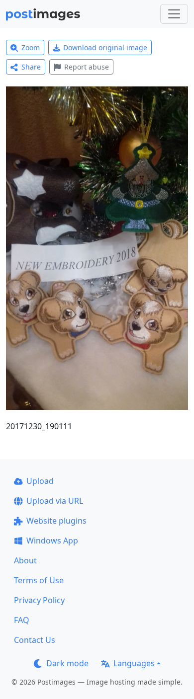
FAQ (21, 620)
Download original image (105, 47)
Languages (134, 663)
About (25, 560)
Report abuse (86, 67)
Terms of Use (39, 580)
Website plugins (56, 520)
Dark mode (67, 663)
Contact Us (34, 639)
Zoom (30, 47)
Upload (40, 480)
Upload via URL (54, 500)
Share (31, 67)
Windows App (52, 540)
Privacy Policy (39, 600)
